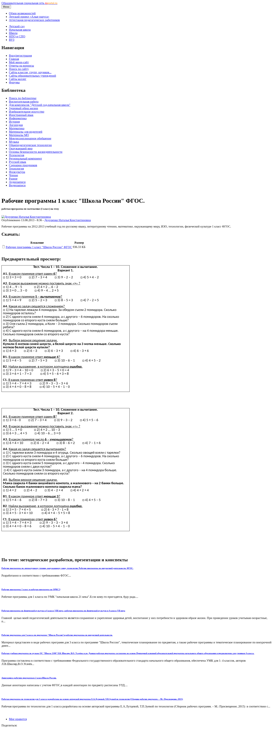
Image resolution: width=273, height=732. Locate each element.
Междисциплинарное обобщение (30, 138)
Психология (16, 155)
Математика (16, 128)
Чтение (13, 175)
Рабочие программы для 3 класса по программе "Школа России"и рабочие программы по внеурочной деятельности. (57, 635)
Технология (16, 168)
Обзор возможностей (22, 13)
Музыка (14, 141)
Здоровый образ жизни (23, 108)
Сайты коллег (17, 79)
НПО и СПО (17, 36)
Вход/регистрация (20, 55)
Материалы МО (19, 135)
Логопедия (16, 125)
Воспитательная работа (23, 101)
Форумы (14, 82)
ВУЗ (11, 39)
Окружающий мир (20, 148)
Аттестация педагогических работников (34, 20)
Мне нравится (18, 719)
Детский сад (17, 26)
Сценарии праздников (23, 165)
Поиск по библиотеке (22, 98)
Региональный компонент (25, 158)
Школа (13, 33)
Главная (14, 59)
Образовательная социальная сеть (29, 3)
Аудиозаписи (17, 182)
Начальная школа (20, 29)
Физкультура (17, 172)
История (14, 121)
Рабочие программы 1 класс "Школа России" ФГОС (39, 247)
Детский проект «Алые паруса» (29, 16)
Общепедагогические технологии (30, 145)
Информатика (18, 118)
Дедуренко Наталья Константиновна (67, 220)
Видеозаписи (17, 185)
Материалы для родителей (25, 131)
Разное (13, 178)
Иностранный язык (21, 115)
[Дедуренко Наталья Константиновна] (26, 216)
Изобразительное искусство (26, 111)
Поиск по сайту (19, 69)
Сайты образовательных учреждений (32, 75)
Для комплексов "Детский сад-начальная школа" (39, 104)
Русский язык (17, 161)
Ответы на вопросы (21, 65)
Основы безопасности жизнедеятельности (35, 151)
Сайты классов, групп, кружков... (30, 72)
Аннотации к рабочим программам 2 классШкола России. (28, 678)
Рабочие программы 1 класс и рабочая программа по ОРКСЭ (30, 589)
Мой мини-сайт (19, 62)
